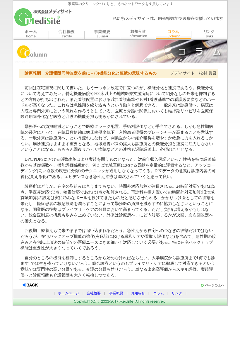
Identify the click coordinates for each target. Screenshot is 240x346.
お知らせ (138, 293)
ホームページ (68, 293)
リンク (177, 293)
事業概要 (116, 293)
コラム (158, 293)
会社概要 (94, 293)
